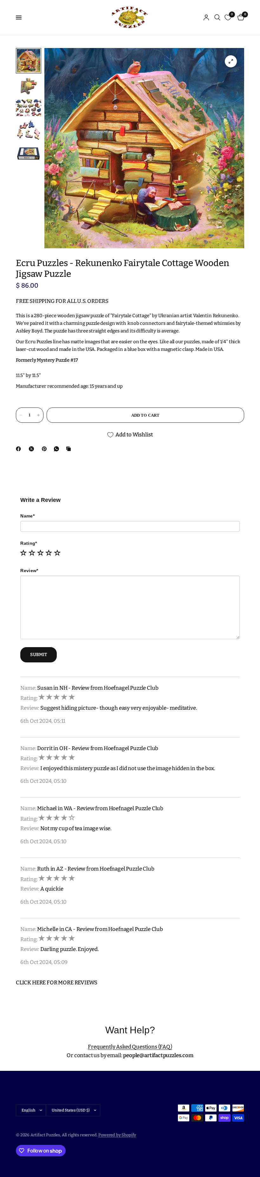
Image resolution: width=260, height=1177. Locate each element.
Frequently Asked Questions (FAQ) (130, 1047)
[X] (32, 449)
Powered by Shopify (117, 1135)
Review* (29, 570)
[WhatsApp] (58, 449)
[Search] (217, 17)
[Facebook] (19, 449)
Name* (27, 515)
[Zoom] (231, 61)
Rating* (28, 543)
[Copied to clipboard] (70, 449)
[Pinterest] (45, 449)
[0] (239, 17)
